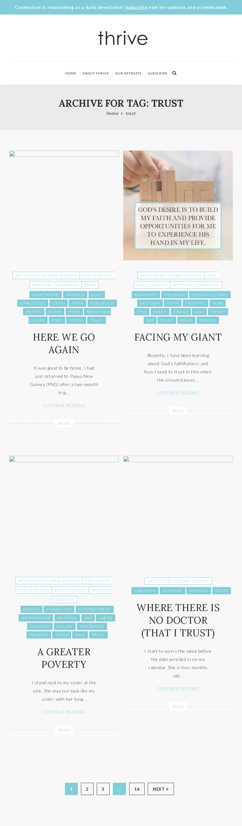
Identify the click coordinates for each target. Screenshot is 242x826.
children (145, 590)
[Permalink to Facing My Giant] (178, 258)
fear (217, 303)
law (199, 311)
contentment (94, 609)
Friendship (97, 580)
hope (74, 311)
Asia (211, 275)
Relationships (70, 590)
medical (198, 590)
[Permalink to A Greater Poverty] (64, 460)
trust (130, 113)
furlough (102, 303)
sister (61, 635)
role (57, 320)
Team (90, 284)
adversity (146, 294)
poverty (38, 635)
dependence (35, 617)
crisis (58, 303)
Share (64, 423)
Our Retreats (128, 73)
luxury (65, 626)
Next (158, 789)
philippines (92, 626)
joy (88, 617)
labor (105, 617)
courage (174, 294)
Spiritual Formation (55, 284)
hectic (34, 311)
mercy (218, 311)
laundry (40, 626)
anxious (75, 294)
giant (160, 311)
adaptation (45, 294)
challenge (32, 303)
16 (137, 789)
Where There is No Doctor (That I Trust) (178, 620)
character (59, 609)
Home (70, 73)
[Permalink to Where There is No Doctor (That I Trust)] (178, 460)
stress (76, 320)
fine (142, 311)
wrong (207, 320)
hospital (172, 590)
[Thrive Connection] (123, 38)
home (55, 311)
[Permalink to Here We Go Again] (64, 155)
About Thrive (96, 73)
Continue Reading (64, 405)
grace (181, 311)
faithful (195, 303)
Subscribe (136, 7)
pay (150, 320)
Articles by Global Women (46, 275)
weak (186, 320)
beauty (31, 609)
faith (78, 303)
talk (80, 635)
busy (96, 294)
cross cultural (210, 294)
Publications (98, 275)
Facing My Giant (178, 337)
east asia (150, 303)
